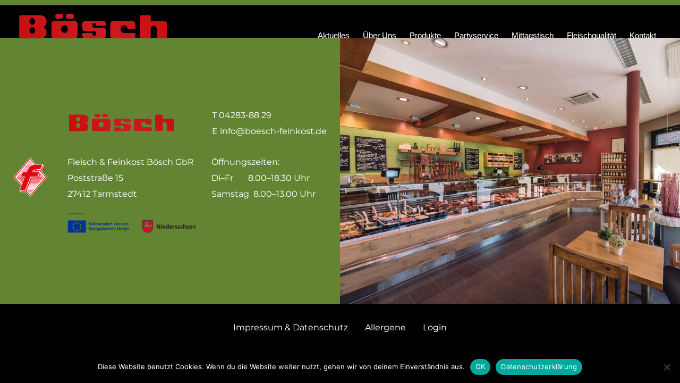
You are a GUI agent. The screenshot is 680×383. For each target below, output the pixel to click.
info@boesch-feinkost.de (273, 131)
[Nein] (666, 367)
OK (480, 366)
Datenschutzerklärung (539, 366)
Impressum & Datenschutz (290, 327)
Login (435, 327)
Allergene (385, 327)
